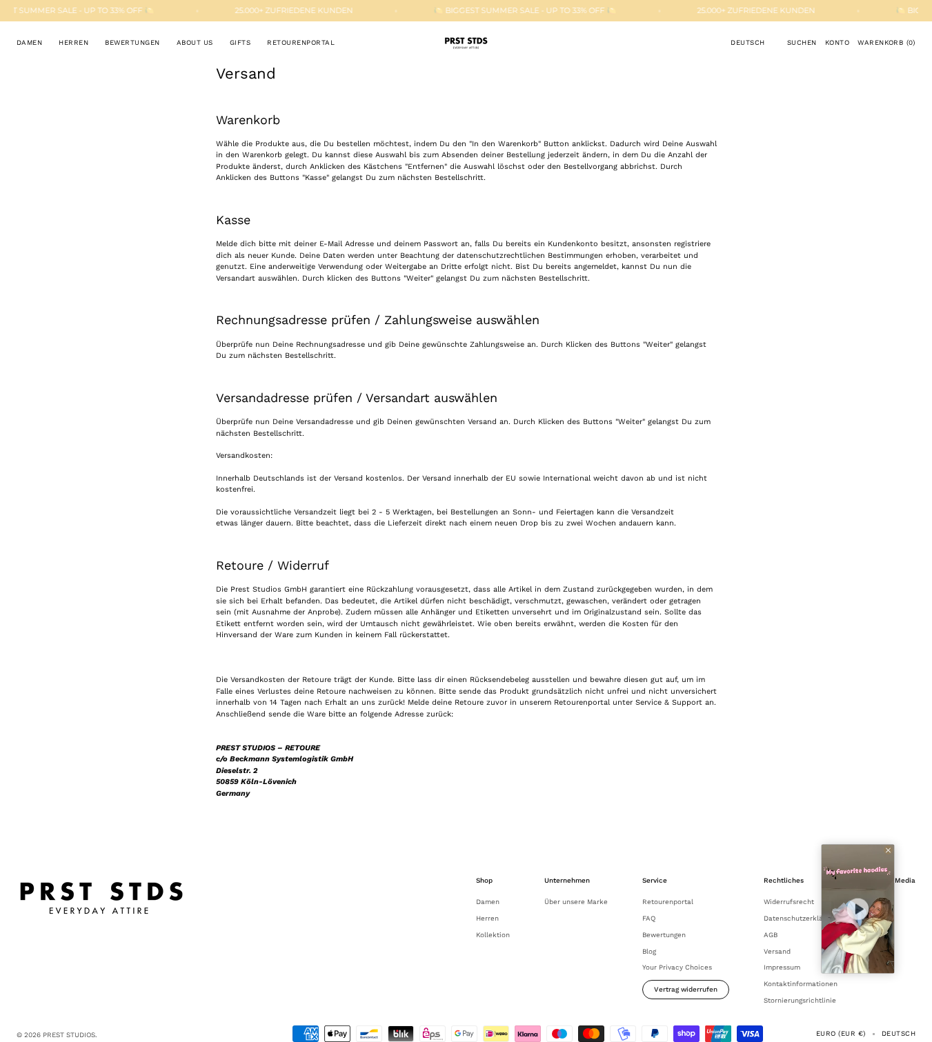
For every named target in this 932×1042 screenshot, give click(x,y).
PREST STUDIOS (69, 1035)
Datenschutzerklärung (800, 918)
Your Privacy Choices (677, 967)
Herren (487, 918)
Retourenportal (667, 901)
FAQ (648, 918)
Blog (649, 951)
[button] (747, 42)
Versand (777, 951)
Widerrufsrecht (789, 901)
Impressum (782, 967)
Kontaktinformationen (800, 984)
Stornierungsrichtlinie (800, 1000)
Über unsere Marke (576, 901)
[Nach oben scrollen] (911, 1021)
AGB (770, 935)
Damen (487, 901)
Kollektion (493, 935)
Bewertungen (664, 935)
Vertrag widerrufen (685, 989)
